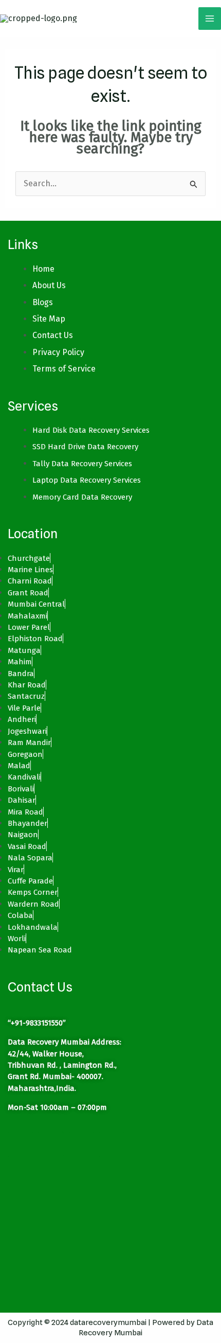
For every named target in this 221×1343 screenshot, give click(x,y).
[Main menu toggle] (209, 18)
